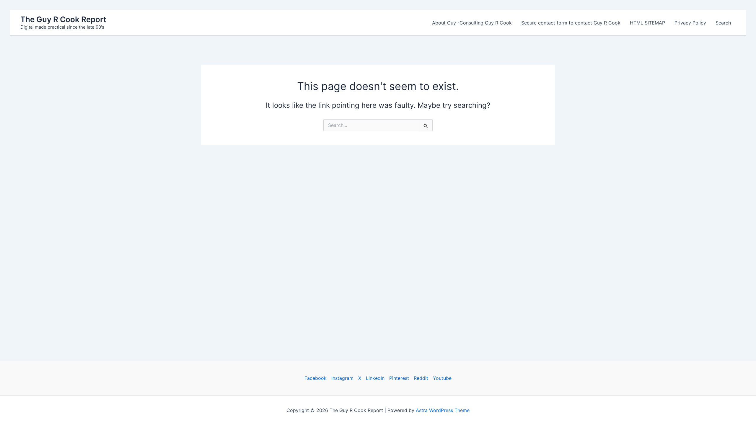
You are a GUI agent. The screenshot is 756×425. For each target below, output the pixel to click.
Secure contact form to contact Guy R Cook (570, 23)
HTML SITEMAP (647, 23)
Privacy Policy (690, 23)
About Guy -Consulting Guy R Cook (472, 23)
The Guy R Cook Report (63, 19)
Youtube (442, 378)
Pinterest (399, 378)
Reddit (421, 378)
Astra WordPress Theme (443, 410)
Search (723, 23)
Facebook (315, 378)
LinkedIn (375, 378)
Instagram (342, 378)
